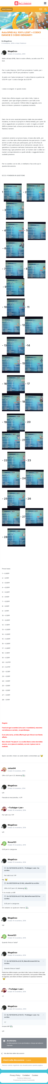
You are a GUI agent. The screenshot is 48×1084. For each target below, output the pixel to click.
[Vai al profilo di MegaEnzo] (4, 52)
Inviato (16, 54)
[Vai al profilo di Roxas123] (4, 843)
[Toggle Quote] (5, 868)
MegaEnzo (8, 41)
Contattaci (26, 1075)
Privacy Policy (15, 1075)
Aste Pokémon (21, 43)
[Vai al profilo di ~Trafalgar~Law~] (4, 809)
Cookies (35, 1075)
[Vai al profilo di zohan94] (4, 769)
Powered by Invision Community (24, 1080)
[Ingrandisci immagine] (13, 192)
